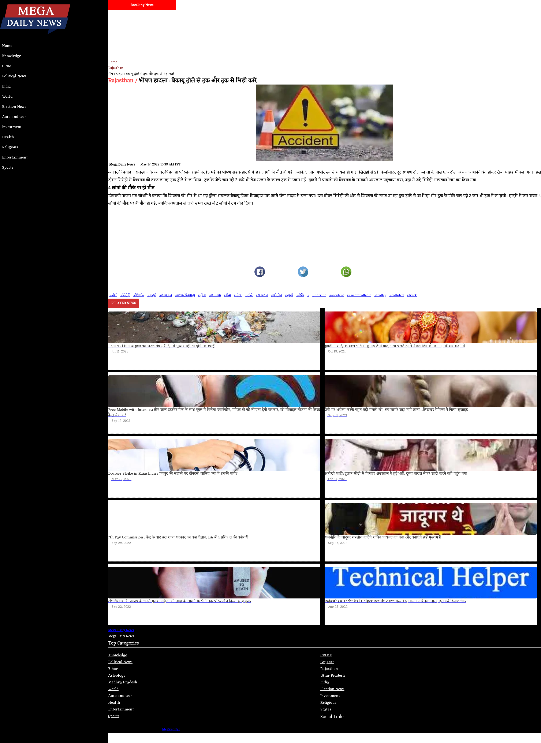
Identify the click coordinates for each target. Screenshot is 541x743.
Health (8, 137)
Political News (14, 76)
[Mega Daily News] (35, 38)
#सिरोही (125, 295)
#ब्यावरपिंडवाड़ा (185, 295)
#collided (396, 295)
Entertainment (15, 157)
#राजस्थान (262, 295)
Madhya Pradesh (122, 682)
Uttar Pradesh (332, 675)
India (6, 86)
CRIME (8, 66)
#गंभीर (300, 295)
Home (7, 45)
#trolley (380, 295)
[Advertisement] (235, 39)
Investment (12, 127)
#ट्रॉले (249, 295)
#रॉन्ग (227, 295)
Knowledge (11, 56)
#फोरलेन (276, 295)
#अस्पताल (165, 295)
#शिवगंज (138, 295)
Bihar (113, 668)
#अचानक (215, 295)
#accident (336, 295)
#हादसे (151, 295)
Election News (14, 106)
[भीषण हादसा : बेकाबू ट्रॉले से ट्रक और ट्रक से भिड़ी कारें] (259, 272)
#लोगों (113, 295)
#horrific (319, 295)
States (325, 709)
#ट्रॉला (202, 295)
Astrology (116, 675)
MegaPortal (171, 729)
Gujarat (327, 662)
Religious (10, 147)
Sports (7, 167)
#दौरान (238, 295)
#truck (412, 295)
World (7, 96)
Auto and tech (14, 116)
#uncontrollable (359, 295)
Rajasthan (115, 68)
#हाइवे (289, 295)
